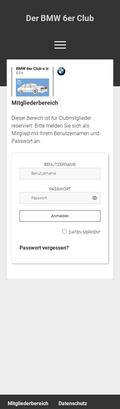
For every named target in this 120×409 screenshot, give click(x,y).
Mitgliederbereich (28, 403)
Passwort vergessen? (44, 248)
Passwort (60, 189)
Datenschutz (73, 403)
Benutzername (60, 164)
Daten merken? (84, 232)
